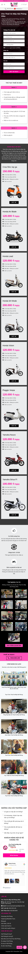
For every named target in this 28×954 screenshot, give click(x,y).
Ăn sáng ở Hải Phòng (7, 941)
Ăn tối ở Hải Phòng (6, 946)
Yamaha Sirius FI (10, 479)
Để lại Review (14, 855)
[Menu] (2, 4)
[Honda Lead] (14, 280)
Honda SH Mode (10, 301)
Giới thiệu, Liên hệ (6, 923)
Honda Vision (8, 345)
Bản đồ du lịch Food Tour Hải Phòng (10, 938)
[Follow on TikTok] (26, 4)
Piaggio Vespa (9, 390)
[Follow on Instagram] (24, 4)
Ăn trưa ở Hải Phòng (6, 943)
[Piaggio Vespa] (14, 414)
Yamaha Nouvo (9, 435)
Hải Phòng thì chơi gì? (7, 936)
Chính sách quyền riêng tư (8, 928)
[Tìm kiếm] (4, 4)
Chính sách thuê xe (6, 926)
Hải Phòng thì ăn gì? (6, 934)
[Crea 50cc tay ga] (14, 191)
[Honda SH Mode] (14, 325)
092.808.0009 (13, 910)
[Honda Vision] (14, 370)
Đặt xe (14, 202)
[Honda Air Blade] (14, 236)
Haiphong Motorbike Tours (8, 918)
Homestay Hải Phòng (6, 916)
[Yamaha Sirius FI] (14, 504)
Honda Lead (8, 256)
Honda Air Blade (9, 211)
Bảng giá (3, 921)
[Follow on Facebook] (22, 4)
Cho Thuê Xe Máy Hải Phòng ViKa (15, 845)
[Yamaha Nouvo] (14, 459)
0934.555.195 (12, 908)
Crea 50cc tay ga (10, 167)
